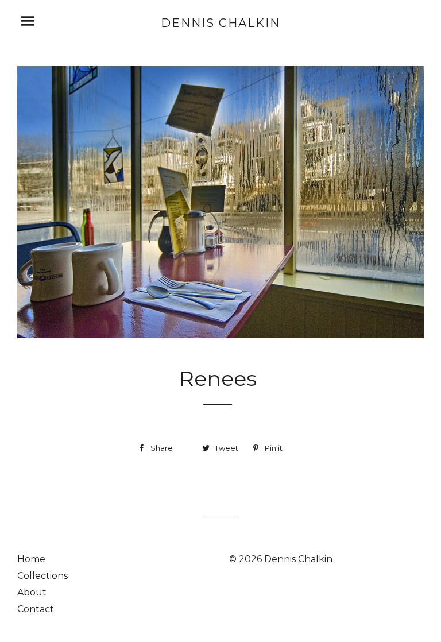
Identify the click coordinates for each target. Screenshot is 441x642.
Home (31, 559)
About (32, 592)
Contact (35, 609)
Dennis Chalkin (220, 23)
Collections (42, 575)
